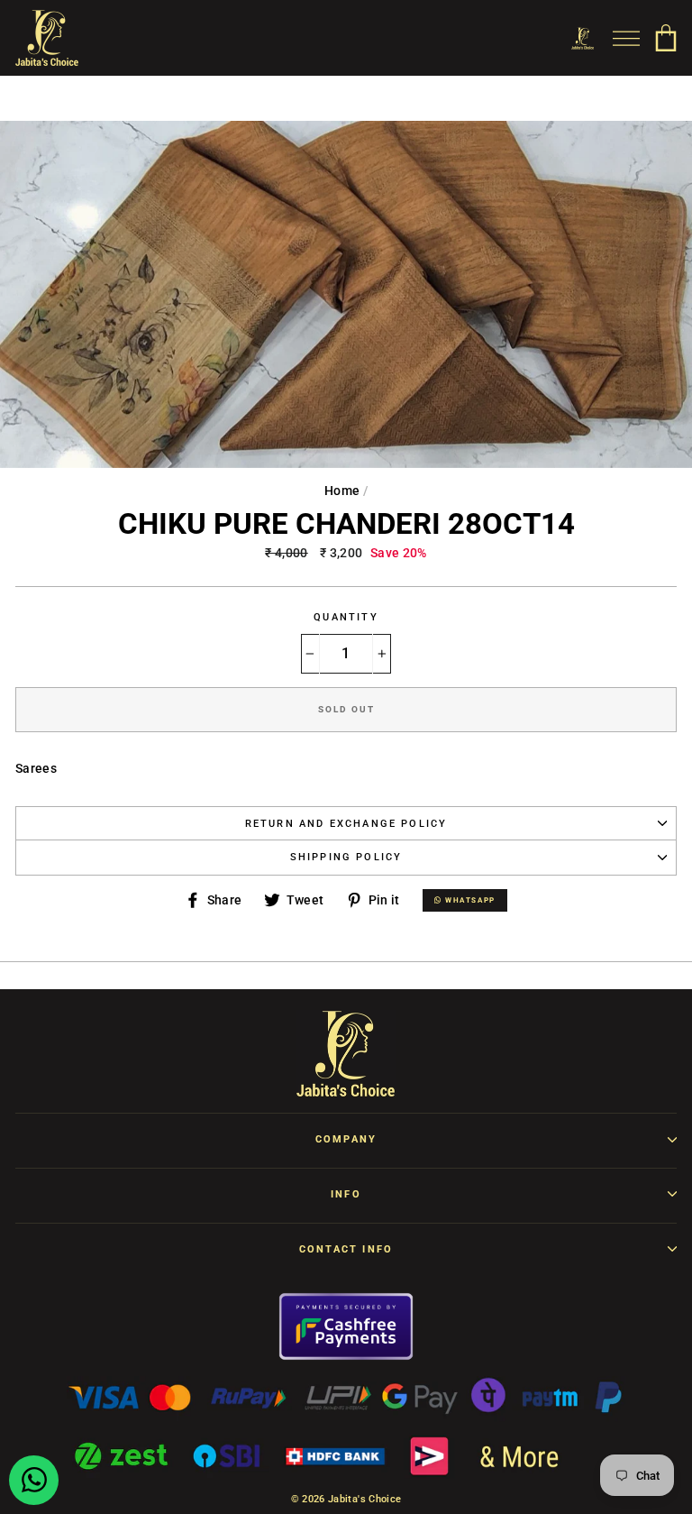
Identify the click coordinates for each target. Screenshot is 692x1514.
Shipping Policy (346, 857)
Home (342, 490)
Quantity (346, 617)
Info (346, 1194)
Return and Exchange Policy (346, 824)
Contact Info (346, 1249)
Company (346, 1139)
